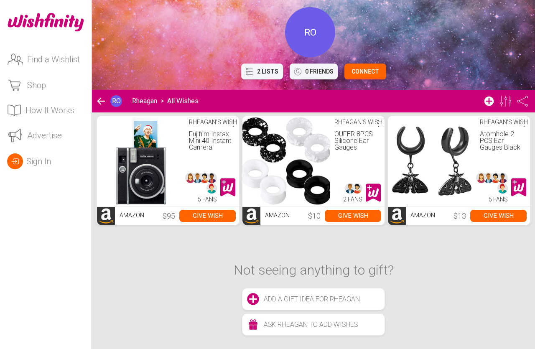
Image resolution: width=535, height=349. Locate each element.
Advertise (44, 135)
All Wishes (183, 101)
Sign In (38, 161)
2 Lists (267, 71)
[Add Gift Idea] (489, 101)
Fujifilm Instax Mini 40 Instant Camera (210, 140)
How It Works (49, 110)
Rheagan (144, 101)
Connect (365, 71)
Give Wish (208, 215)
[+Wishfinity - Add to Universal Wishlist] (227, 187)
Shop (36, 85)
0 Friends (319, 71)
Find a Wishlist (53, 59)
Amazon (131, 215)
